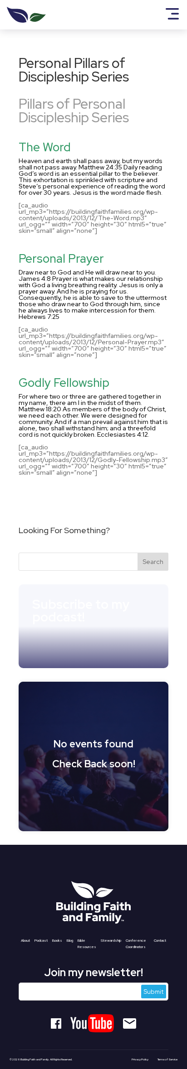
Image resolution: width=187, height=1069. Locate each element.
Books (57, 940)
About (25, 940)
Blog (70, 940)
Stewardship (111, 940)
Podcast (41, 940)
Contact (160, 940)
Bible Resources (87, 943)
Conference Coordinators (136, 943)
